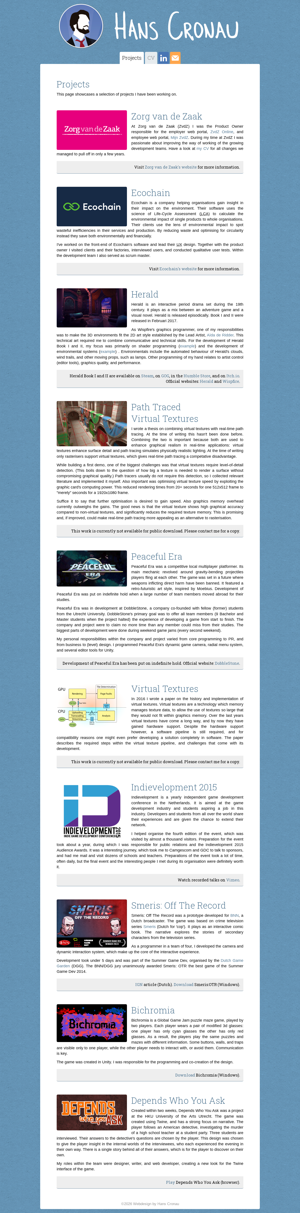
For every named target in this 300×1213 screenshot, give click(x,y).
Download (183, 984)
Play (170, 1182)
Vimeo (232, 880)
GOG (165, 375)
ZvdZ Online (221, 132)
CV (151, 57)
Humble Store (197, 375)
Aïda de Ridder (220, 335)
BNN (234, 915)
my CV (203, 148)
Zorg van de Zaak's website (171, 167)
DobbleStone (227, 663)
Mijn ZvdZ (179, 137)
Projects (131, 57)
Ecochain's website (178, 268)
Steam (147, 375)
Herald (206, 381)
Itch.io (232, 375)
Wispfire (230, 381)
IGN (139, 984)
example (187, 346)
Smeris (149, 926)
